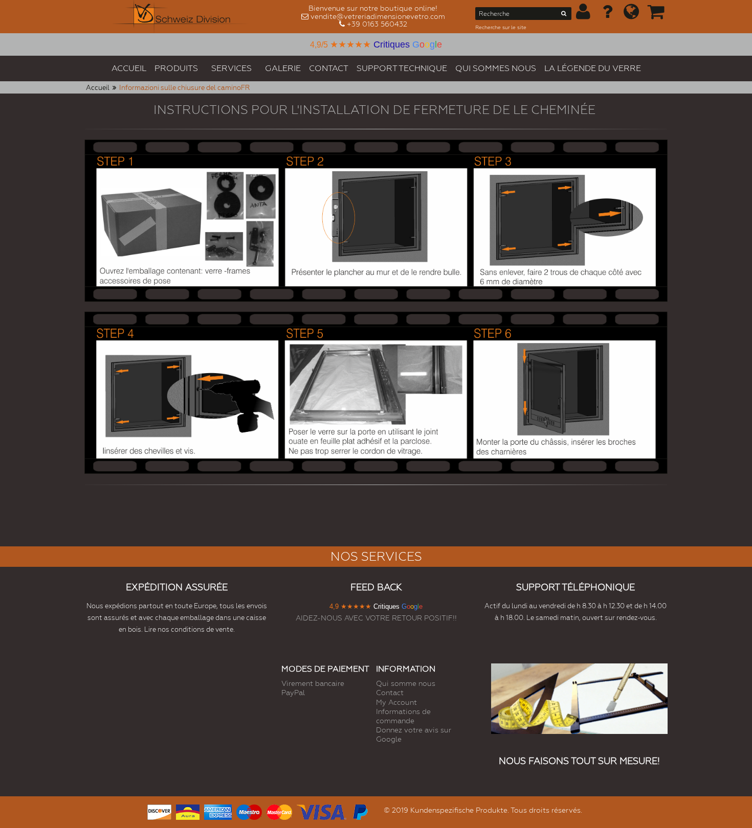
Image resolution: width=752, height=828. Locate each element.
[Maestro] (249, 810)
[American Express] (218, 810)
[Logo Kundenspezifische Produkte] (180, 16)
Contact (390, 692)
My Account (396, 702)
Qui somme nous (405, 683)
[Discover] (159, 810)
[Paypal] (359, 810)
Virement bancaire (312, 683)
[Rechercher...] (564, 15)
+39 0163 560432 (377, 24)
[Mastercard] (279, 810)
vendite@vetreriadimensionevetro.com (378, 16)
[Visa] (321, 810)
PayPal (293, 692)
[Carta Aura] (188, 810)
